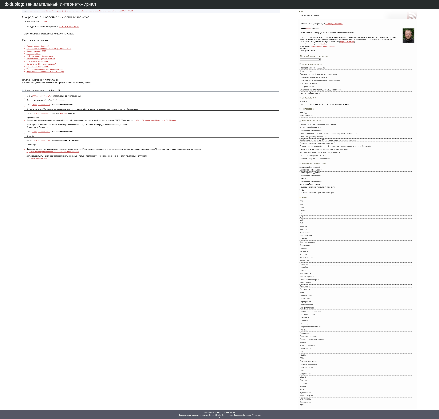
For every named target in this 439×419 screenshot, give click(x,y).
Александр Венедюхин (334, 24)
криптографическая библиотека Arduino (80, 11)
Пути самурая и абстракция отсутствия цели (318, 74)
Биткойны (304, 239)
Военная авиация (307, 242)
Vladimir (63, 114)
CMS (302, 207)
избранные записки (347, 42)
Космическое (305, 283)
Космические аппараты (310, 280)
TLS (301, 223)
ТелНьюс (303, 380)
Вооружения (305, 245)
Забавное (304, 251)
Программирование (308, 336)
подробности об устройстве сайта (322, 46)
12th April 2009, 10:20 (41, 132)
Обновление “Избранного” (311, 130)
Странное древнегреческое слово (314, 137)
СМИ (302, 371)
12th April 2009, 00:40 (41, 114)
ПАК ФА (303, 330)
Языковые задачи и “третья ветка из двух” (317, 143)
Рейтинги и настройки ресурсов (40, 56)
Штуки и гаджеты (307, 396)
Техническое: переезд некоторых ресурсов (45, 69)
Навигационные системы (310, 311)
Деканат (303, 248)
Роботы (303, 355)
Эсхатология (305, 402)
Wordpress (256, 415)
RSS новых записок (310, 15)
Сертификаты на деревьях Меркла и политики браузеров (324, 149)
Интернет (304, 264)
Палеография (306, 333)
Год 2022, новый (33, 54)
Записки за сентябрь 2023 (38, 46)
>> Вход (303, 113)
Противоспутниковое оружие (312, 339)
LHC (302, 217)
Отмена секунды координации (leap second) (318, 124)
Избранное (304, 261)
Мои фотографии (307, 308)
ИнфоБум (304, 267)
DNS (302, 214)
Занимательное (306, 258)
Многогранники (306, 305)
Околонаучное (306, 324)
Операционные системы (310, 327)
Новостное (304, 317)
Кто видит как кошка (308, 84)
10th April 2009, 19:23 (41, 105)
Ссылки (303, 377)
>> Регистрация (306, 116)
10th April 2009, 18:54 (41, 96)
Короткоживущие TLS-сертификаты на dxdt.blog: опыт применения (328, 134)
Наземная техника (307, 314)
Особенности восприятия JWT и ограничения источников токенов (328, 140)
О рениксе (304, 320)
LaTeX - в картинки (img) (57, 11)
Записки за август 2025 (36, 51)
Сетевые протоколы (308, 361)
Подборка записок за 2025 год (312, 68)
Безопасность (306, 233)
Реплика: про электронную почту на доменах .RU (320, 152)
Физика (303, 386)
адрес (308, 28)
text (301, 220)
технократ (304, 383)
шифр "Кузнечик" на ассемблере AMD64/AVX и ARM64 (114, 11)
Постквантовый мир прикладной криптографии (320, 80)
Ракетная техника (307, 346)
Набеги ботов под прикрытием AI (41, 59)
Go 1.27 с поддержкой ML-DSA (313, 156)
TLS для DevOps (307, 87)
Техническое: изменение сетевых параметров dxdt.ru (49, 49)
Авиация (303, 226)
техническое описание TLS (38, 11)
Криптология (305, 286)
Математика (305, 298)
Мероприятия (305, 302)
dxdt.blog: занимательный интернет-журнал (50, 4)
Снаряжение (305, 374)
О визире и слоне (307, 71)
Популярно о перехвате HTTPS (313, 77)
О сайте (324, 44)
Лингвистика (305, 289)
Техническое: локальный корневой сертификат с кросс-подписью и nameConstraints (335, 146)
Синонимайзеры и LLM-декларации (315, 159)
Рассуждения (305, 349)
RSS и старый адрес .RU (310, 127)
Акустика (303, 229)
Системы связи (306, 368)
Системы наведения (308, 364)
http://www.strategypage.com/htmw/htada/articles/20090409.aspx (53, 152)
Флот (302, 389)
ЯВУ (301, 405)
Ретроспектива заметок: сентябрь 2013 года (45, 72)
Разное (303, 342)
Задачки (303, 254)
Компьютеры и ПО (307, 276)
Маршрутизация (306, 295)
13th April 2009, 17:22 (41, 140)
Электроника (305, 399)
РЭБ (302, 358)
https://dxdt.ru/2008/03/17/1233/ (39, 159)
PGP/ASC (304, 101)
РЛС (302, 352)
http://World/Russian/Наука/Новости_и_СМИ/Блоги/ (154, 120)
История (303, 270)
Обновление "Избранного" (38, 61)
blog (45, 21)
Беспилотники (306, 236)
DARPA (303, 211)
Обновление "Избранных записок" (41, 64)
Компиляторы (305, 273)
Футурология (305, 393)
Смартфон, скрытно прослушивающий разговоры (321, 90)
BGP (302, 201)
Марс (302, 292)
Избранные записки (69, 26)
